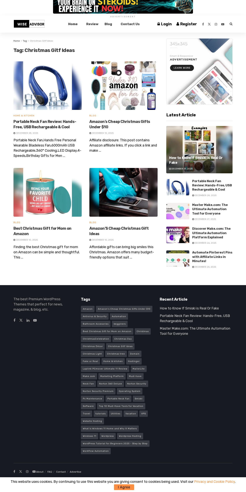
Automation (119, 316)
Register (188, 24)
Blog (108, 24)
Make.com (89, 376)
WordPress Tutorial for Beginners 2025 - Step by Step (115, 443)
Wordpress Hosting (130, 436)
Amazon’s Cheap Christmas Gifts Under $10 (124, 309)
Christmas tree (116, 354)
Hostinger (134, 361)
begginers (120, 324)
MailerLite (139, 369)
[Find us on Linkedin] (28, 320)
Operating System (129, 391)
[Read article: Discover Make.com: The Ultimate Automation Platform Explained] (177, 235)
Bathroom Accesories (96, 324)
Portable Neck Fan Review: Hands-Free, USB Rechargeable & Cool (212, 185)
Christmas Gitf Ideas (41, 40)
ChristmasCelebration (96, 339)
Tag (25, 40)
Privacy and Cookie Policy (214, 482)
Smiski (139, 398)
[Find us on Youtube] (222, 24)
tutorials (101, 413)
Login (166, 24)
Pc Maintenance (92, 398)
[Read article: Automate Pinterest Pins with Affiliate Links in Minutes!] (177, 258)
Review (92, 24)
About (39, 471)
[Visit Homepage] (29, 24)
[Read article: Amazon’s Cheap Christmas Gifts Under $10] (123, 85)
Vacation (130, 413)
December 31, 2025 (182, 169)
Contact (61, 471)
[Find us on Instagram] (216, 24)
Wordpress (107, 436)
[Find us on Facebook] (203, 24)
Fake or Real (90, 361)
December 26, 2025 (205, 243)
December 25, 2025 (205, 267)
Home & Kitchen (23, 115)
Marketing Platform (112, 376)
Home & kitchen (113, 361)
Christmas (143, 331)
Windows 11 (89, 436)
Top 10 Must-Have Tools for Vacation (121, 406)
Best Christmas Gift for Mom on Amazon (107, 331)
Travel (86, 413)
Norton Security (136, 384)
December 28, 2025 (205, 195)
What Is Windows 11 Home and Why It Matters (110, 428)
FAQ (49, 471)
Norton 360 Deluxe (110, 384)
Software (88, 406)
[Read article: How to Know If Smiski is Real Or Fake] (199, 149)
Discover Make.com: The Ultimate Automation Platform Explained (211, 233)
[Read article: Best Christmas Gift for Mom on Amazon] (47, 192)
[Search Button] (231, 24)
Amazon (88, 309)
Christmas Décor (93, 346)
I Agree (124, 487)
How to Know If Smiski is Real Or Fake (189, 308)
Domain (135, 354)
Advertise (75, 471)
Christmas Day (123, 339)
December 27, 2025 (205, 219)
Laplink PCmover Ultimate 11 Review (105, 369)
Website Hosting (92, 421)
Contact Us (130, 24)
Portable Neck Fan (118, 398)
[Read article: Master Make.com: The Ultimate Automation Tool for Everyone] (177, 211)
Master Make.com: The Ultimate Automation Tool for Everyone (210, 209)
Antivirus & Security (95, 316)
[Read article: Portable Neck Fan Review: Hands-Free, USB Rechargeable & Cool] (47, 85)
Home (73, 24)
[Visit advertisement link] (199, 71)
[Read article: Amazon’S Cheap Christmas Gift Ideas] (123, 192)
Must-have (135, 376)
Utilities (115, 413)
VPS (143, 413)
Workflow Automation (96, 451)
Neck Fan (88, 384)
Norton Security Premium (98, 391)
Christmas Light (92, 354)
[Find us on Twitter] (209, 24)
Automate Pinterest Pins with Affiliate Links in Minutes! (212, 257)
